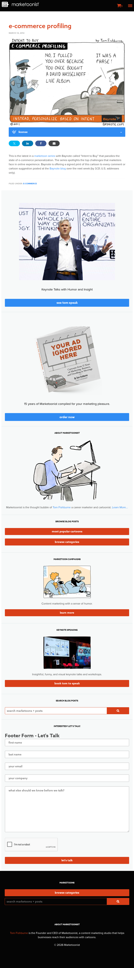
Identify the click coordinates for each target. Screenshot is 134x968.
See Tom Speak (67, 302)
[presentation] (31, 844)
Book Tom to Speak (67, 683)
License (23, 132)
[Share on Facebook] (40, 143)
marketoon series (44, 156)
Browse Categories (67, 542)
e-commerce (30, 183)
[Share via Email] (54, 143)
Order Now (67, 417)
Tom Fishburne (62, 507)
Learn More (67, 613)
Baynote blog (58, 168)
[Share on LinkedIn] (27, 143)
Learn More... (120, 507)
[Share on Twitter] (14, 143)
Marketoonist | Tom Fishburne (20, 4)
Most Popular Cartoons (67, 531)
